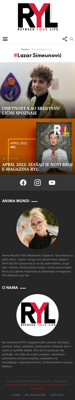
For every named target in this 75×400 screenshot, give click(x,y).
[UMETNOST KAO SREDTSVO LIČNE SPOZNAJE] (37, 90)
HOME (16, 395)
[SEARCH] (71, 39)
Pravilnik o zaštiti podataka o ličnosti (28, 385)
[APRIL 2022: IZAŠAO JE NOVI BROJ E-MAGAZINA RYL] (37, 146)
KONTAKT (57, 395)
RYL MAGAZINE (35, 395)
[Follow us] (64, 39)
